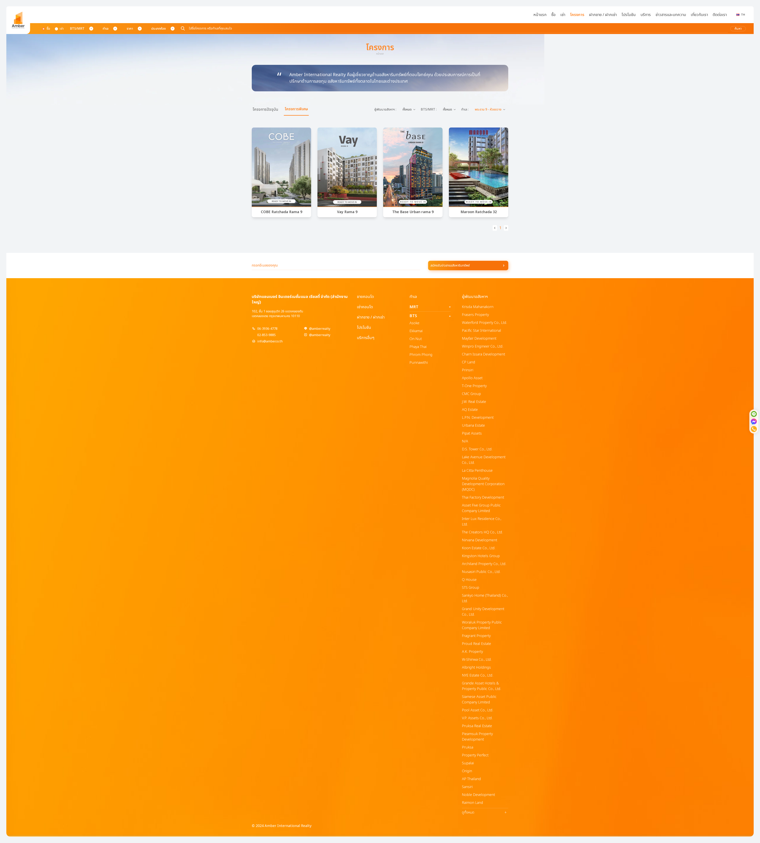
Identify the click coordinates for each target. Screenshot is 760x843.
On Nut (415, 339)
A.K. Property (472, 651)
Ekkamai (416, 331)
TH (743, 15)
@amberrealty (319, 328)
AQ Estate (470, 409)
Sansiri (467, 787)
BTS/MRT (77, 28)
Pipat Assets (472, 433)
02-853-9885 (266, 335)
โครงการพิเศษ (296, 109)
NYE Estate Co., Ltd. (477, 675)
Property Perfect (475, 755)
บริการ (645, 15)
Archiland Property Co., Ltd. (484, 564)
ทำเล (105, 28)
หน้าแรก (539, 15)
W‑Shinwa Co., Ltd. (477, 659)
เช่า (562, 15)
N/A (465, 441)
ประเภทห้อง (158, 28)
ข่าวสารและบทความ (671, 15)
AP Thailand (471, 779)
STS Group (470, 587)
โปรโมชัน (628, 15)
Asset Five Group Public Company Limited (481, 508)
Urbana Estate (473, 425)
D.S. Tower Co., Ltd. (477, 449)
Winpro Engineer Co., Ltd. (482, 346)
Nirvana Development (479, 540)
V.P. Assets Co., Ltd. (477, 718)
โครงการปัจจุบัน (265, 109)
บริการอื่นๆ (365, 338)
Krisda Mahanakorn (477, 307)
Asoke (414, 323)
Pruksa (467, 747)
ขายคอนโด (365, 297)
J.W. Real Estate (474, 401)
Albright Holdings (476, 667)
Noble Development (478, 795)
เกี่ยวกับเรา (699, 15)
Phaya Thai (418, 347)
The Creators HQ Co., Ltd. (482, 532)
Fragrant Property (476, 636)
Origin (467, 771)
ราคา (130, 28)
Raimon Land (472, 802)
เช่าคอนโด (365, 307)
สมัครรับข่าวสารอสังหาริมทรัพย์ (450, 265)
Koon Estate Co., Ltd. (478, 548)
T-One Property (474, 386)
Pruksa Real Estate (477, 726)
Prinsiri (467, 370)
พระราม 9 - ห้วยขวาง (488, 109)
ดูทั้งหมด (484, 812)
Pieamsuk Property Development (477, 736)
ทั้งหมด (407, 109)
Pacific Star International (481, 330)
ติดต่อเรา (720, 15)
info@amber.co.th (270, 341)
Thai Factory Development (483, 497)
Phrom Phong (420, 354)
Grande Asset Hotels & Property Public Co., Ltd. (481, 686)
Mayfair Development (479, 338)
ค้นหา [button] (738, 28)
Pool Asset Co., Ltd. (477, 710)
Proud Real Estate (476, 643)
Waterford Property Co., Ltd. (484, 322)
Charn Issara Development (483, 354)
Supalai (468, 763)
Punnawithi (418, 362)
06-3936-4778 (267, 328)
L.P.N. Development (478, 417)
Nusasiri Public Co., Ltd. (481, 572)
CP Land (468, 362)
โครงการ (577, 15)
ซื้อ (553, 15)
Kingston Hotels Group (481, 556)
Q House (469, 579)
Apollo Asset (472, 378)
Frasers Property (475, 315)
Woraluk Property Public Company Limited (482, 625)
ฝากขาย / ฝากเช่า (603, 15)
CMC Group (471, 394)
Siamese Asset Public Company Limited (479, 699)
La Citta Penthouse (477, 470)
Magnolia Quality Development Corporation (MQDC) (483, 484)
